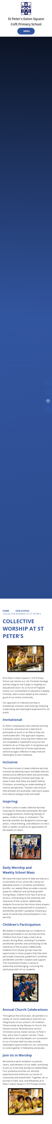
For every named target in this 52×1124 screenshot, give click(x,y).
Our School (22, 610)
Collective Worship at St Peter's (22, 613)
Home (6, 610)
